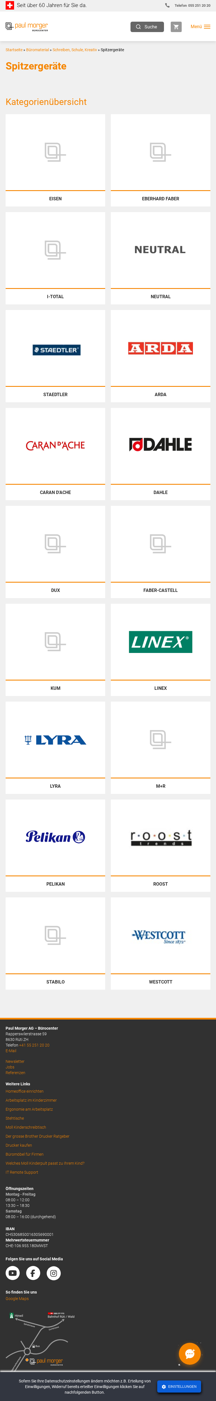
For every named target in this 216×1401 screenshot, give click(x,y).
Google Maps (17, 1298)
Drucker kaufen (19, 1145)
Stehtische (15, 1118)
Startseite (14, 50)
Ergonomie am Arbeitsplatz (29, 1109)
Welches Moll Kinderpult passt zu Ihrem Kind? (45, 1163)
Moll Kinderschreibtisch (26, 1127)
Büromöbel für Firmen (25, 1154)
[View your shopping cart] (176, 27)
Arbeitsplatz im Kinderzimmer (31, 1100)
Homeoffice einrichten (25, 1091)
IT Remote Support (22, 1172)
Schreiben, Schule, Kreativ (75, 50)
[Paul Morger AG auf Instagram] (56, 1278)
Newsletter (15, 1061)
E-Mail (11, 1050)
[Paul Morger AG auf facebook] (36, 1278)
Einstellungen (182, 1387)
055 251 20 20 (192, 5)
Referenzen (15, 1072)
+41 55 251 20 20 (34, 1045)
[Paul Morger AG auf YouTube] (15, 1278)
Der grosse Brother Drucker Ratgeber (37, 1136)
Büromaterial (37, 50)
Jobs (10, 1067)
